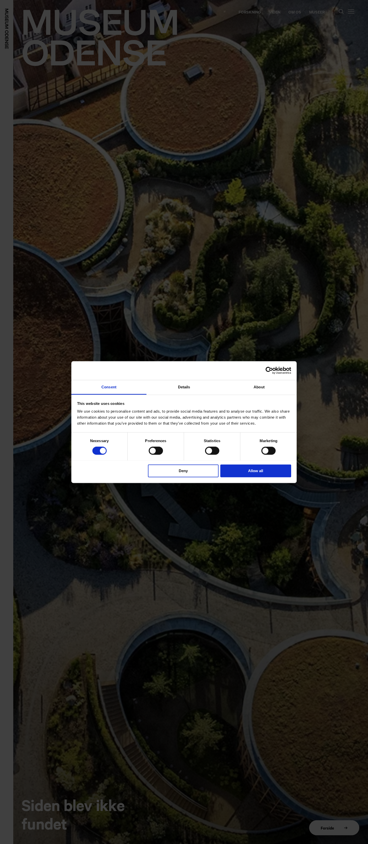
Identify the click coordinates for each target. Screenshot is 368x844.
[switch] (156, 451)
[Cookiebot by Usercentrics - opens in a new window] (269, 370)
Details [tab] (184, 387)
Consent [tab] (108, 387)
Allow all (255, 471)
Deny (183, 471)
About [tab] (259, 387)
